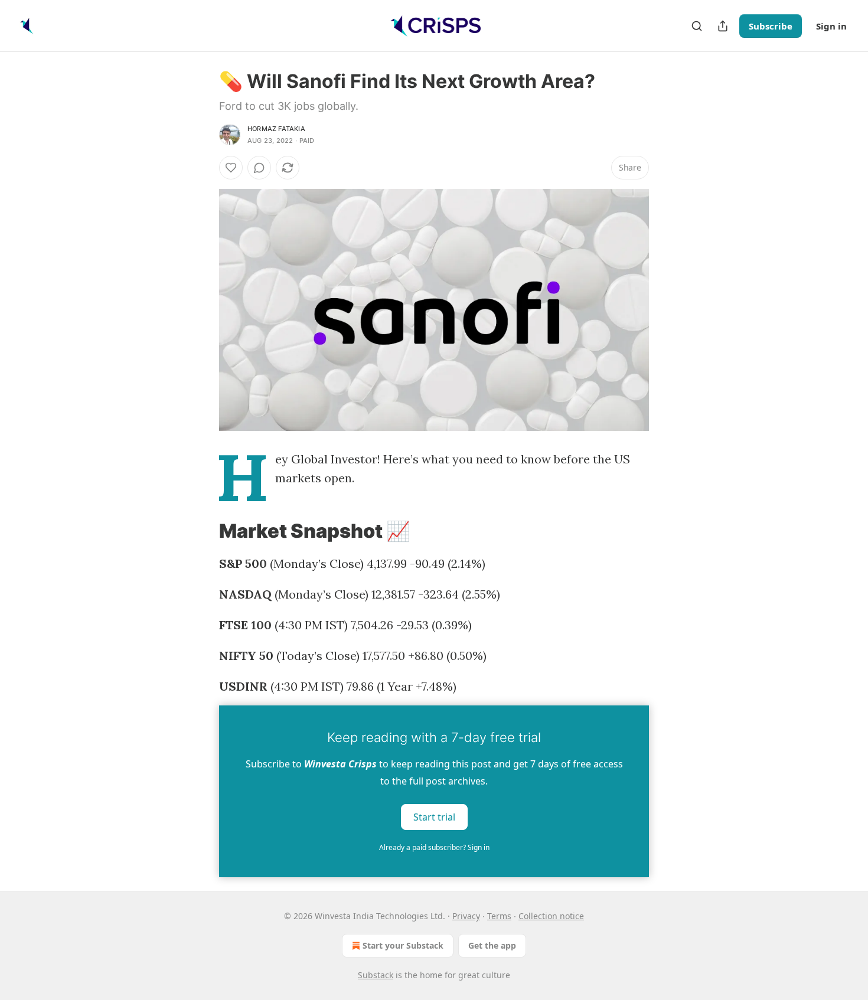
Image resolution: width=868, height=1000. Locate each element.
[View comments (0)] (259, 167)
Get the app (492, 945)
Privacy (466, 915)
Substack (375, 975)
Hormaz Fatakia (276, 129)
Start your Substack (403, 945)
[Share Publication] (723, 26)
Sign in (831, 26)
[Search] (697, 26)
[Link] (202, 531)
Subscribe (770, 26)
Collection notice (551, 915)
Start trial (434, 817)
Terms (499, 915)
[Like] (231, 167)
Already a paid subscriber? (434, 847)
